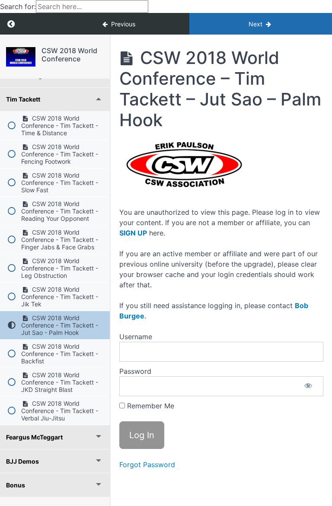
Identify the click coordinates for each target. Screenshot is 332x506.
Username (135, 336)
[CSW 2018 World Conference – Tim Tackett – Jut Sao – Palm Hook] (20, 57)
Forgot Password (147, 464)
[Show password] (308, 386)
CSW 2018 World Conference (69, 54)
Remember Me (149, 405)
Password (135, 371)
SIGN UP (133, 233)
